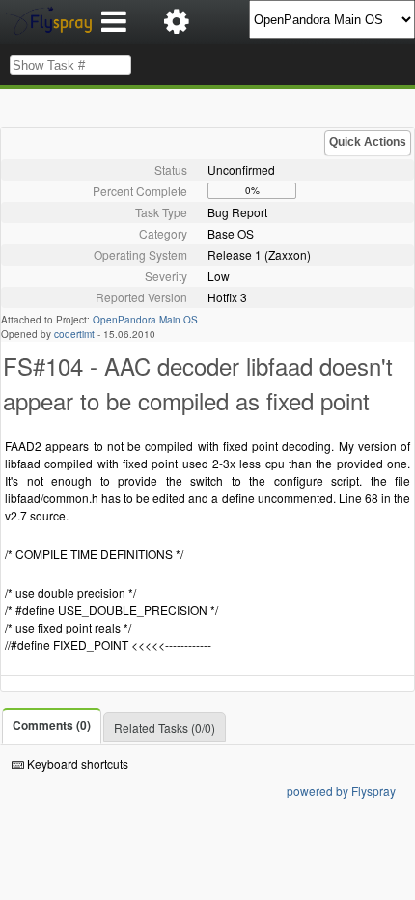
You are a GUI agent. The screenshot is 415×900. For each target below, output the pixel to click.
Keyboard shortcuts (76, 763)
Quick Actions (367, 142)
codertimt (74, 334)
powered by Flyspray (341, 790)
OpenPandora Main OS (145, 319)
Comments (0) (52, 725)
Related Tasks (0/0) (164, 727)
